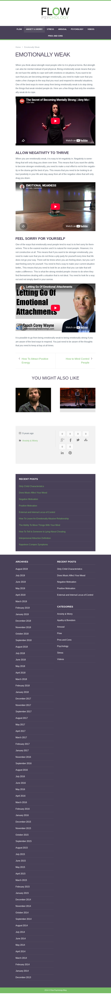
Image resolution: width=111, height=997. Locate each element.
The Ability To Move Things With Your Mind (39, 525)
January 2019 (22, 614)
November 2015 (23, 828)
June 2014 (21, 938)
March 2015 (21, 880)
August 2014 (22, 925)
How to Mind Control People (77, 360)
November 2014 (23, 906)
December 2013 (23, 977)
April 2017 (20, 731)
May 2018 (20, 666)
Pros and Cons (55, 36)
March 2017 (21, 737)
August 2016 (22, 770)
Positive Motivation (28, 506)
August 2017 (22, 718)
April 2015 (20, 873)
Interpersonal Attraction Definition (35, 538)
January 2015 (22, 893)
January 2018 (22, 692)
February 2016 (23, 809)
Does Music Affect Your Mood (33, 493)
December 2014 (23, 899)
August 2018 (22, 647)
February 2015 (23, 887)
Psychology (77, 29)
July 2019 (20, 575)
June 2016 (21, 783)
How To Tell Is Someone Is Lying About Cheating (42, 531)
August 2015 (22, 848)
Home (18, 47)
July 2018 (20, 653)
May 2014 (20, 945)
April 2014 (20, 951)
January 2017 (22, 750)
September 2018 (24, 640)
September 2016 (24, 763)
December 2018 (23, 621)
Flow (19, 29)
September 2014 (24, 919)
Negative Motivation (28, 499)
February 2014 (23, 964)
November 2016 (23, 757)
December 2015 (23, 822)
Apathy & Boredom (66, 620)
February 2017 (23, 744)
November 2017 (23, 705)
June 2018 (21, 660)
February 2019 (23, 608)
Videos (91, 29)
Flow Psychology (56, 990)
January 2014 (22, 971)
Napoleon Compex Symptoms (33, 544)
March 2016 (21, 802)
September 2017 (24, 711)
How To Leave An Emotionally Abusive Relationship (44, 518)
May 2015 (20, 867)
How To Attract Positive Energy (35, 360)
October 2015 (22, 835)
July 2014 (20, 932)
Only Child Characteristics (31, 486)
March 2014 (21, 958)
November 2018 (23, 627)
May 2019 (20, 588)
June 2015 (21, 861)
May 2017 (20, 724)
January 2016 (22, 815)
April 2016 (20, 796)
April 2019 (20, 595)
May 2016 (20, 789)
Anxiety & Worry (34, 29)
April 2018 (20, 673)
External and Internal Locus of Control (37, 512)
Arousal (62, 29)
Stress (50, 29)
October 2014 (22, 912)
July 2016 (20, 776)
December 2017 (23, 698)
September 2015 (24, 841)
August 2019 (22, 569)
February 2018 (23, 685)
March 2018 (21, 679)
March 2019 (21, 601)
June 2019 (21, 582)
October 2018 (22, 634)
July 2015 (20, 854)
